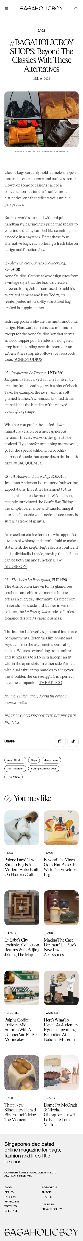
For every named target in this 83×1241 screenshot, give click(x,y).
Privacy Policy (52, 1209)
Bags (42, 30)
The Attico (13, 777)
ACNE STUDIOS (28, 360)
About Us (48, 1204)
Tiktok (46, 1192)
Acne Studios (15, 760)
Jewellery (11, 1201)
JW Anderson (15, 768)
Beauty (11, 933)
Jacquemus (51, 760)
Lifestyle (12, 1013)
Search (47, 1197)
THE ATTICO (50, 683)
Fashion (11, 1098)
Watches (52, 1013)
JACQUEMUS (30, 463)
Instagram (49, 1187)
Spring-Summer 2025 (43, 768)
